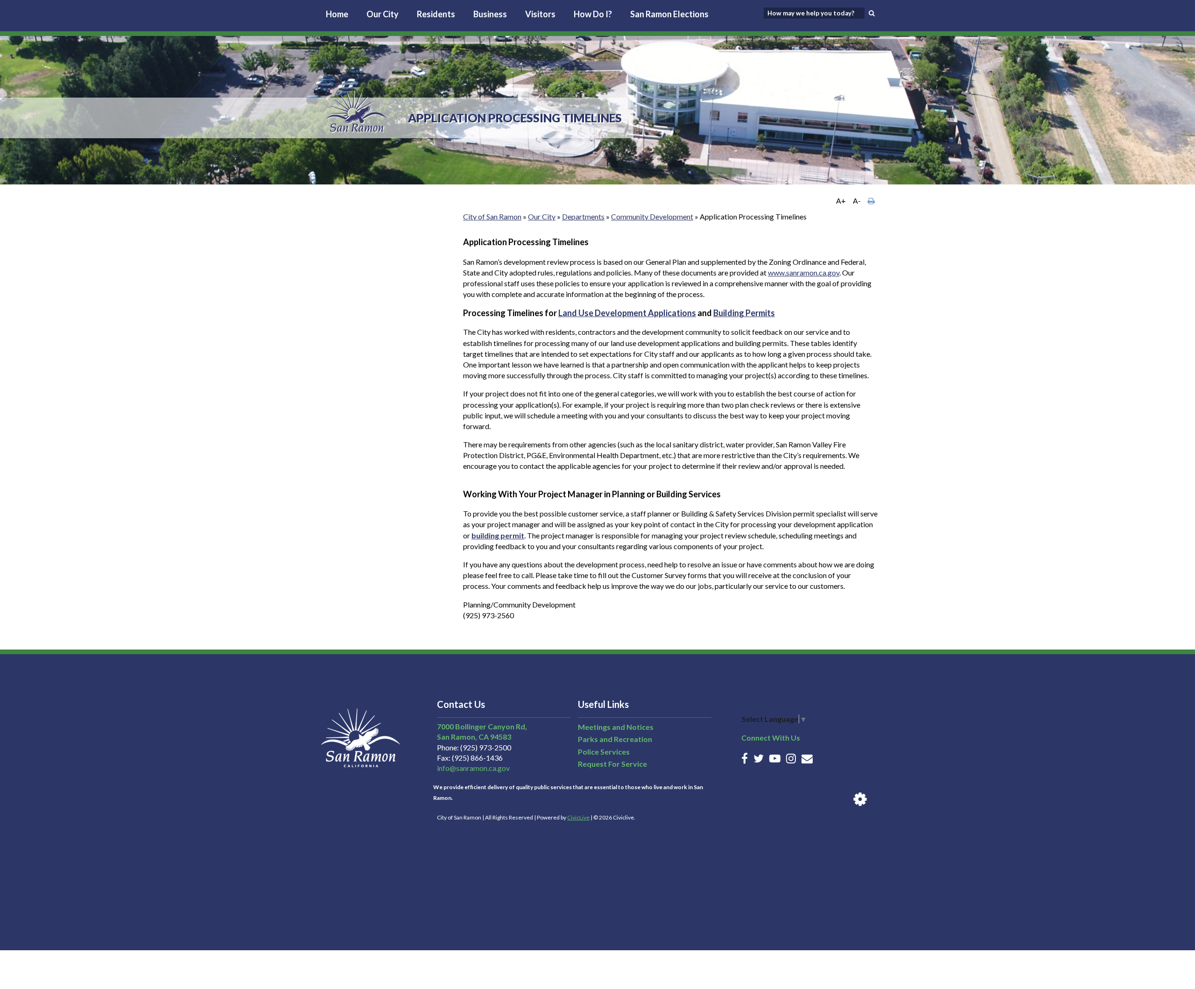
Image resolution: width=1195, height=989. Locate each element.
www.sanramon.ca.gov (803, 272)
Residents (436, 14)
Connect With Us (770, 737)
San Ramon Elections (669, 14)
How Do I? (593, 14)
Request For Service (612, 763)
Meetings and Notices (616, 726)
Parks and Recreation (615, 739)
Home (337, 14)
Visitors (540, 14)
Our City (382, 14)
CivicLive (578, 817)
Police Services (604, 751)
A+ (841, 200)
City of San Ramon (492, 216)
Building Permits (744, 313)
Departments (583, 216)
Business (490, 14)
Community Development (652, 216)
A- (857, 200)
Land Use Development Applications (627, 313)
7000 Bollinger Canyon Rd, (482, 726)
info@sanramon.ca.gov (473, 767)
